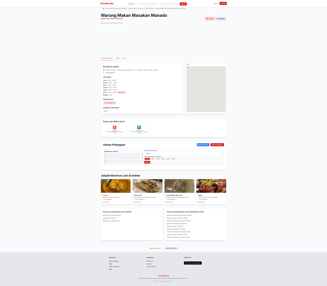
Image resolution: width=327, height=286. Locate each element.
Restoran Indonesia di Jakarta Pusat (178, 232)
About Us (149, 261)
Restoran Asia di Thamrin (175, 226)
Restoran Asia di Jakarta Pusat (177, 234)
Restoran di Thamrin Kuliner (112, 215)
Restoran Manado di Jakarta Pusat (178, 237)
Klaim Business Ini (154, 248)
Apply (147, 162)
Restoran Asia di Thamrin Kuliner (177, 218)
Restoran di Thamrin (109, 218)
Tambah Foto (204, 144)
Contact (148, 264)
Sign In (216, 3)
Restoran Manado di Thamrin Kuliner (179, 221)
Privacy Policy (151, 266)
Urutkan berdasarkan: (150, 150)
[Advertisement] (163, 40)
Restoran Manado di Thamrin (176, 229)
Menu (117, 58)
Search (183, 4)
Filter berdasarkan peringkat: (153, 156)
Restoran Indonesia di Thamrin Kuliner (179, 215)
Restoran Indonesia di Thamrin (177, 223)
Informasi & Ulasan (106, 58)
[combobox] (148, 3)
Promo (124, 58)
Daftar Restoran (114, 266)
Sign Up (223, 3)
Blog (110, 264)
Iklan (110, 269)
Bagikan (222, 18)
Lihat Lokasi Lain (109, 103)
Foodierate (107, 3)
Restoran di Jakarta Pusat (111, 221)
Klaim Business (114, 261)
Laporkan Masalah (171, 248)
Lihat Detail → (106, 202)
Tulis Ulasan (218, 144)
